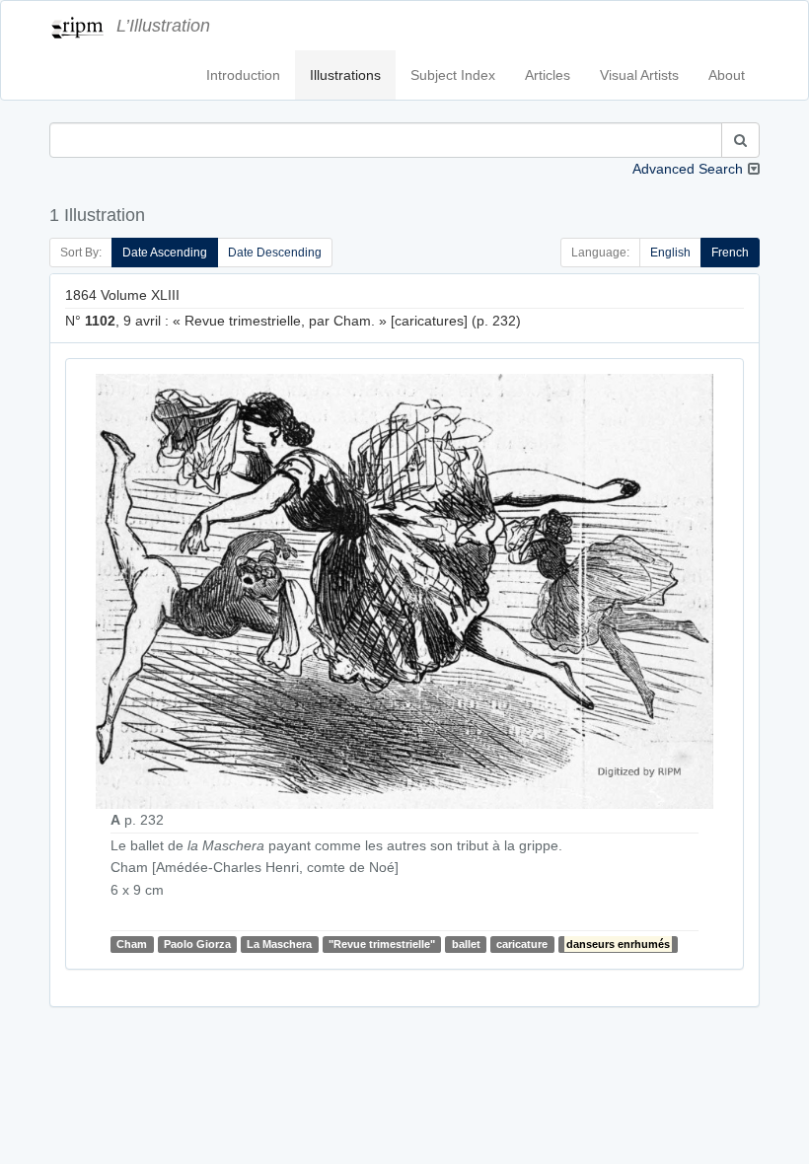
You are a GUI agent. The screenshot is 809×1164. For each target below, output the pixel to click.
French (730, 252)
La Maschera (279, 944)
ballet (466, 944)
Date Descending (275, 252)
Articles (547, 75)
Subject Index (452, 75)
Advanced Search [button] (687, 169)
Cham (131, 944)
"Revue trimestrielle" (382, 944)
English (670, 252)
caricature (522, 944)
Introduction (243, 75)
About (726, 75)
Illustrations (345, 75)
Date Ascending (164, 252)
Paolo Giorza (197, 944)
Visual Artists (639, 75)
